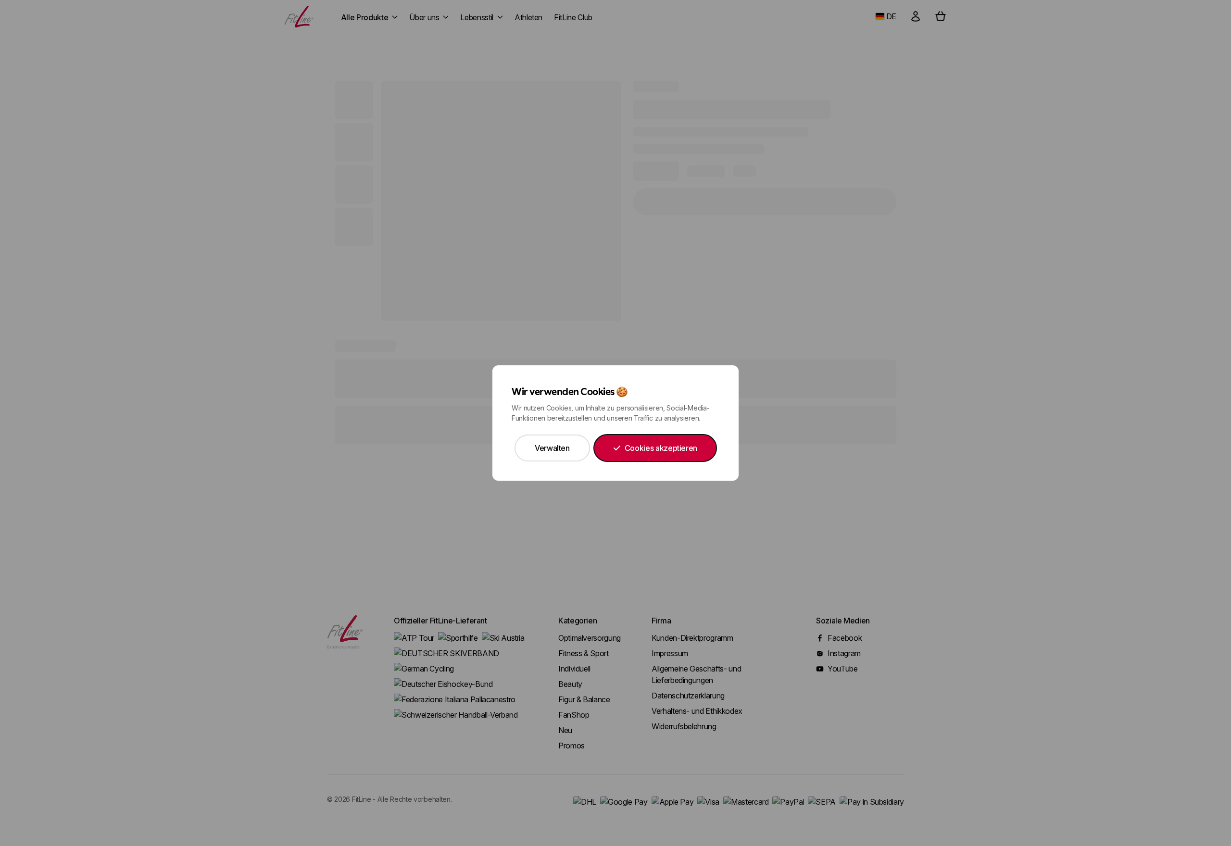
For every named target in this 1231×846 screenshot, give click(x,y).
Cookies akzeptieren (661, 448)
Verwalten (552, 448)
